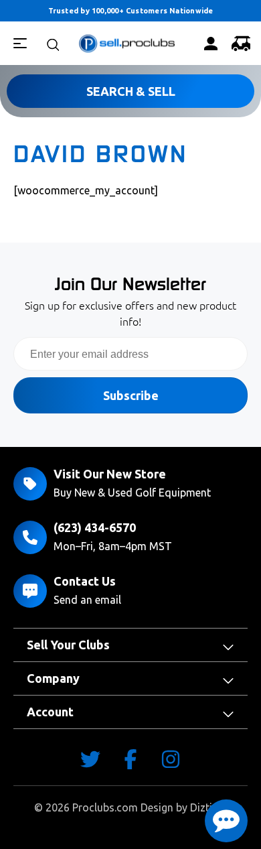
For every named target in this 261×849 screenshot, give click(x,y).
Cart (240, 43)
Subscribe (131, 395)
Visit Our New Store (110, 473)
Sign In (209, 43)
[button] (226, 820)
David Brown (100, 154)
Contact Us (85, 581)
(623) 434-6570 (95, 527)
